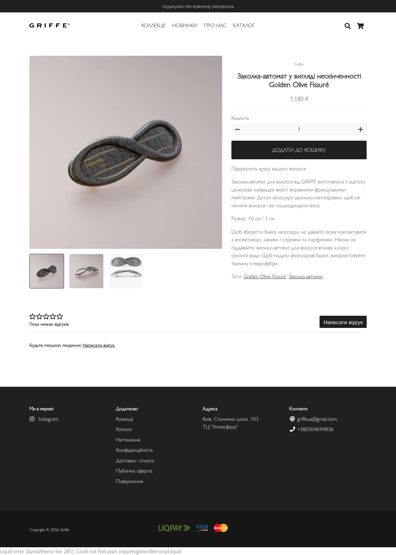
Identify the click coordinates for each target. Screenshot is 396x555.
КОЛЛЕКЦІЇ (153, 25)
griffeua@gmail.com (316, 418)
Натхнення (128, 439)
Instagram (47, 418)
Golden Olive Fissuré (264, 276)
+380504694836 (315, 429)
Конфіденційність (134, 449)
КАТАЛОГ (244, 25)
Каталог (124, 429)
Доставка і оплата (135, 460)
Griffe (64, 529)
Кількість (240, 117)
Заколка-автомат (306, 276)
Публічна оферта (134, 470)
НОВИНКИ (184, 25)
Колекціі (124, 418)
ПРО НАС (215, 25)
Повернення (129, 481)
